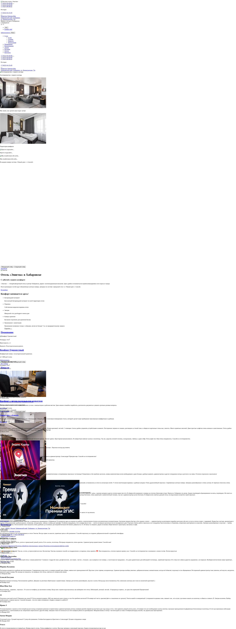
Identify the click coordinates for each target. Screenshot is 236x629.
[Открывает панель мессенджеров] (13, 3)
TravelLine (4, 268)
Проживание (8, 44)
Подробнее (4, 290)
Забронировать (4, 360)
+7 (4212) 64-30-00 (7, 3)
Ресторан (7, 49)
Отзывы (10, 39)
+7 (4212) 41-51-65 (6, 13)
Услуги (6, 51)
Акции (6, 47)
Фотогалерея (12, 42)
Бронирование (9, 46)
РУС (6, 27)
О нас (6, 36)
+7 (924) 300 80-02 (6, 6)
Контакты (7, 52)
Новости (11, 41)
